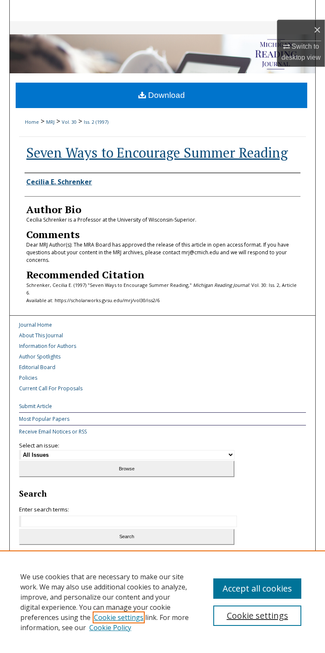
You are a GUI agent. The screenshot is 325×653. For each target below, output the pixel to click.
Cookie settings (118, 617)
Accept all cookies (257, 588)
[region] (162, 601)
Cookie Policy (110, 627)
